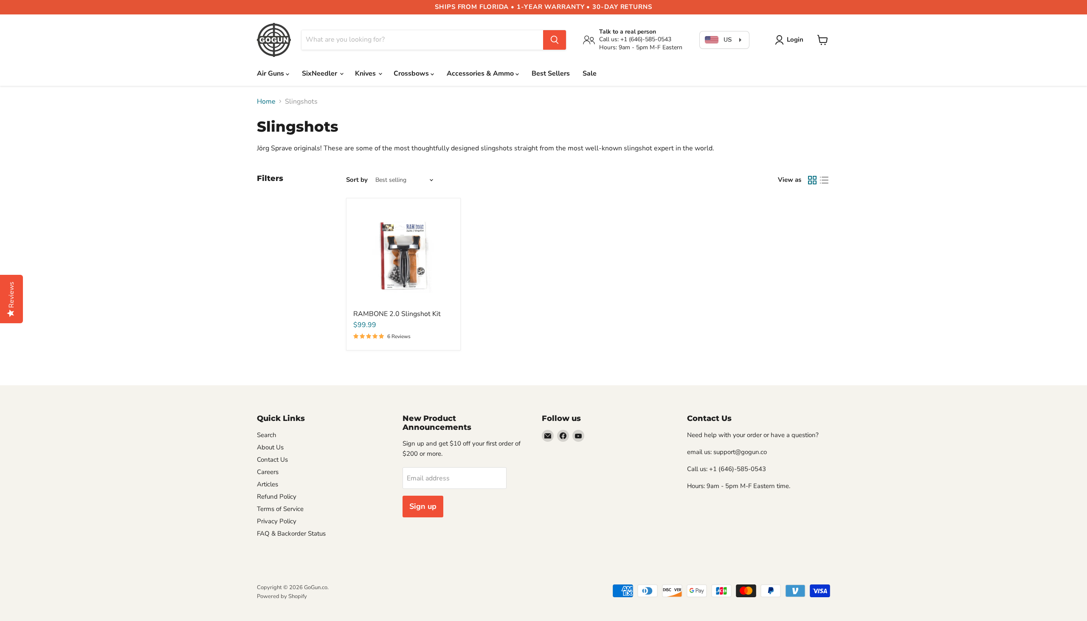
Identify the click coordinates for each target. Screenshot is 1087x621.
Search (266, 435)
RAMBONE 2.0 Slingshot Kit (397, 314)
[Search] (554, 40)
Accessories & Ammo (481, 73)
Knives (366, 73)
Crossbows (412, 73)
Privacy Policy (276, 521)
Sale (590, 73)
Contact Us (272, 459)
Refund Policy (276, 496)
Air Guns (271, 73)
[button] (791, 40)
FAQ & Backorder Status (291, 533)
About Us (270, 447)
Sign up (422, 506)
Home (266, 101)
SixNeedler (320, 73)
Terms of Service (280, 509)
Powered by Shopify (282, 596)
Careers (268, 472)
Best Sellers (551, 73)
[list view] (824, 180)
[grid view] (812, 180)
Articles (267, 484)
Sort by (357, 179)
